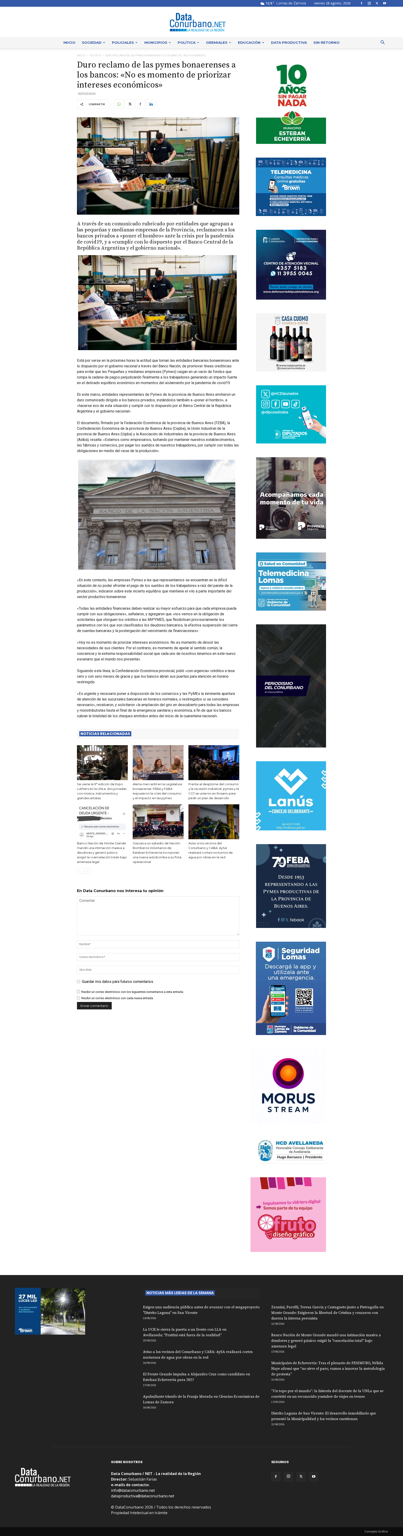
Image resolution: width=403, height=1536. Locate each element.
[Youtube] (384, 3)
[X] (376, 3)
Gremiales (216, 42)
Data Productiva (289, 42)
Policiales (123, 42)
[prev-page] (80, 871)
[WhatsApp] (118, 104)
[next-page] (87, 871)
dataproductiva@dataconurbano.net (142, 1496)
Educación (249, 42)
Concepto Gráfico (376, 1531)
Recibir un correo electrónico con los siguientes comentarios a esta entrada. (132, 992)
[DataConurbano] (201, 22)
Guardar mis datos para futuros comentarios (117, 981)
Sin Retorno (326, 42)
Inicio (69, 42)
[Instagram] (369, 3)
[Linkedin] (151, 104)
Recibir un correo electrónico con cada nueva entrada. (117, 998)
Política (186, 42)
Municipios (155, 42)
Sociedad (91, 42)
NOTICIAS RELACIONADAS (105, 733)
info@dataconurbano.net (133, 1490)
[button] (382, 42)
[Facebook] (361, 3)
